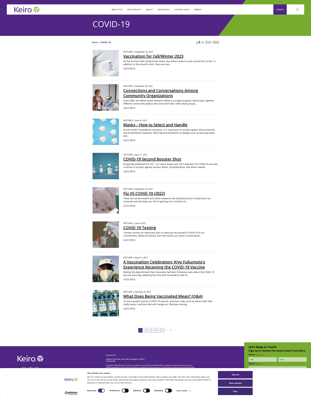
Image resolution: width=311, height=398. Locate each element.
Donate (280, 9)
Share (209, 42)
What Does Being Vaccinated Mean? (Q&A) (163, 296)
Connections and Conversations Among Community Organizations (160, 93)
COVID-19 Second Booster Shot (152, 159)
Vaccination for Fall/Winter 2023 (153, 56)
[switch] (125, 391)
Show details (181, 391)
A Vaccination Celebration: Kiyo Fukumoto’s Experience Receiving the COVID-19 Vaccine (164, 264)
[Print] (203, 42)
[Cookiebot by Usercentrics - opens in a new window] (71, 393)
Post (217, 42)
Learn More (129, 68)
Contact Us (110, 355)
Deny (235, 391)
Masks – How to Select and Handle (155, 124)
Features (128, 51)
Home (95, 42)
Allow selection (235, 383)
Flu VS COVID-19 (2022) (144, 193)
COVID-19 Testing (139, 227)
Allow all (235, 375)
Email (255, 363)
